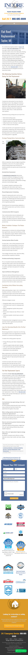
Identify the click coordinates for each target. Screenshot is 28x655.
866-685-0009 (19, 18)
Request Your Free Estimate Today (14, 626)
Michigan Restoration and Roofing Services (14, 640)
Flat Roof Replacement (12, 449)
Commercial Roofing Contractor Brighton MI (14, 647)
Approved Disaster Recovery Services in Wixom (20, 573)
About (11, 638)
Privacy (15, 638)
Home (6, 638)
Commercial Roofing (8, 448)
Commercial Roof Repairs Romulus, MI (11, 459)
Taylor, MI (21, 47)
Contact (20, 638)
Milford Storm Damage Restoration (14, 648)
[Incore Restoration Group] (14, 8)
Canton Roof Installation (14, 645)
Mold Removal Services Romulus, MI (11, 457)
